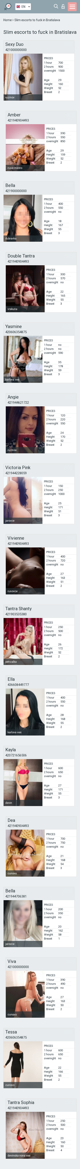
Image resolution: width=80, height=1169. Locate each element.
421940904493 (18, 120)
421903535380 (16, 614)
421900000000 (16, 191)
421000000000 (16, 50)
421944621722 (18, 403)
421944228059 (16, 473)
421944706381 (16, 896)
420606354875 (16, 332)
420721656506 (16, 755)
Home (7, 20)
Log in (64, 5)
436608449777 (18, 685)
